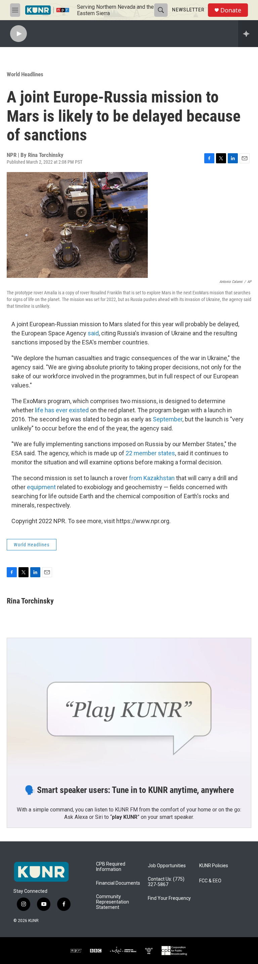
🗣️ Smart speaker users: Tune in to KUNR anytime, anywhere (129, 790)
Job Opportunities (167, 865)
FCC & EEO (210, 880)
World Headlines (25, 74)
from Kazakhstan (152, 477)
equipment (41, 487)
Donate (230, 10)
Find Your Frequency (169, 898)
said (93, 333)
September (167, 419)
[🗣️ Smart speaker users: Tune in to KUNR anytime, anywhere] (129, 706)
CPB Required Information (110, 867)
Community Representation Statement (112, 902)
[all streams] (248, 33)
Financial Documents (118, 883)
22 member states (150, 453)
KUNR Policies (213, 865)
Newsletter (188, 9)
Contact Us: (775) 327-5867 (166, 882)
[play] (18, 34)
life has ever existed (62, 410)
